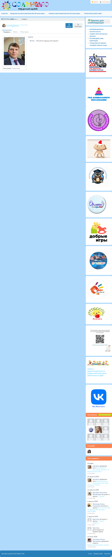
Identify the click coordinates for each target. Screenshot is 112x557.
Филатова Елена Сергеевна (99, 505)
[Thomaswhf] (105, 425)
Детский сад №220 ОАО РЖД (11, 553)
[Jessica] (105, 440)
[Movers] (90, 432)
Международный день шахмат (98, 545)
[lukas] (98, 425)
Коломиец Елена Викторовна (99, 540)
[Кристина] (90, 425)
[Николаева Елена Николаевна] (89, 452)
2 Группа (101, 496)
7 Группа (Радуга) (98, 522)
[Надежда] (90, 440)
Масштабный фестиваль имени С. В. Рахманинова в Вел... (98, 469)
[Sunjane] (98, 440)
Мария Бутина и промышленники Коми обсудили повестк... (98, 483)
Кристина (96, 519)
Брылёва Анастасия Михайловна (100, 493)
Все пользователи (105, 415)
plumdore (96, 466)
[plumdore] (98, 432)
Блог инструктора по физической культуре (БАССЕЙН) (98, 509)
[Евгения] (105, 432)
